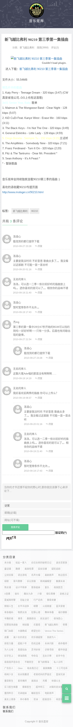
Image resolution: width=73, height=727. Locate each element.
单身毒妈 (8, 612)
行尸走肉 (38, 600)
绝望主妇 (35, 631)
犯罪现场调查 (11, 624)
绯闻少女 (8, 674)
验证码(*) (61, 532)
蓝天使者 (60, 606)
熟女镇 (7, 587)
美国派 (34, 681)
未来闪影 (49, 643)
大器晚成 (22, 631)
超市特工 (40, 687)
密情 (65, 624)
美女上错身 (10, 699)
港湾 (20, 618)
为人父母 (8, 649)
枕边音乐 (62, 575)
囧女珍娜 (42, 569)
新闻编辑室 (45, 581)
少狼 (39, 594)
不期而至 (29, 662)
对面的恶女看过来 (58, 687)
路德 (18, 569)
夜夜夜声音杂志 (12, 662)
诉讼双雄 (31, 581)
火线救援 (46, 606)
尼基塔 (37, 624)
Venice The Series (54, 631)
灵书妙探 (35, 649)
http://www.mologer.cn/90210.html (22, 192)
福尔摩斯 (62, 612)
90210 (34, 211)
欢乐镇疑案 (36, 637)
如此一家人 (21, 562)
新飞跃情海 (43, 662)
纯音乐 (59, 699)
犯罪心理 (35, 612)
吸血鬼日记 (32, 668)
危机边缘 (35, 643)
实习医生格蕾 (11, 687)
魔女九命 (28, 594)
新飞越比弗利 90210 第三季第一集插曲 (43, 69)
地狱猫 (25, 624)
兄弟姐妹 (22, 693)
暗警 (36, 606)
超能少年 (22, 643)
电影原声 (49, 693)
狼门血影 (8, 631)
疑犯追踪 (55, 569)
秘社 (17, 594)
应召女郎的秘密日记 (41, 562)
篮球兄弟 (60, 674)
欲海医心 (58, 618)
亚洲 (36, 699)
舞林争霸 (49, 612)
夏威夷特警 (10, 600)
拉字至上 (8, 656)
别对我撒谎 (23, 674)
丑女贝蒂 (46, 656)
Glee (20, 668)
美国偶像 (47, 668)
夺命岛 (34, 656)
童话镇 (7, 569)
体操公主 (55, 681)
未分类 (7, 562)
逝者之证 (64, 594)
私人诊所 (58, 662)
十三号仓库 (62, 668)
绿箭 (6, 581)
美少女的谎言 (20, 637)
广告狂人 (8, 668)
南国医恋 (58, 587)
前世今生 (60, 656)
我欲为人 (51, 637)
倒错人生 (8, 606)
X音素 (7, 594)
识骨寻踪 (49, 649)
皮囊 (6, 637)
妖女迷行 (44, 618)
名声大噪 (35, 575)
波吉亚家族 (61, 562)
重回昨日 (8, 693)
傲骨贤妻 (51, 600)
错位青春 (50, 594)
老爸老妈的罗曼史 (42, 674)
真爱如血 (22, 649)
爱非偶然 (22, 681)
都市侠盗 (62, 649)
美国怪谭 (29, 569)
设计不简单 (21, 587)
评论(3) (55, 47)
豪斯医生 (26, 687)
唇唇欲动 (31, 618)
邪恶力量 (8, 643)
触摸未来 (60, 581)
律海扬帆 (22, 656)
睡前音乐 (35, 693)
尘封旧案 (8, 575)
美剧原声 (49, 575)
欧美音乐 (46, 699)
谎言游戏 (22, 575)
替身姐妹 (35, 587)
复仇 (47, 587)
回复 (40, 246)
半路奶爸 (8, 618)
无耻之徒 (24, 600)
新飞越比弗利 (27, 47)
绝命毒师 (62, 643)
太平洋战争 (23, 606)
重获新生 (8, 681)
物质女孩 (22, 612)
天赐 (44, 681)
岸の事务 (24, 699)
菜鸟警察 (17, 581)
